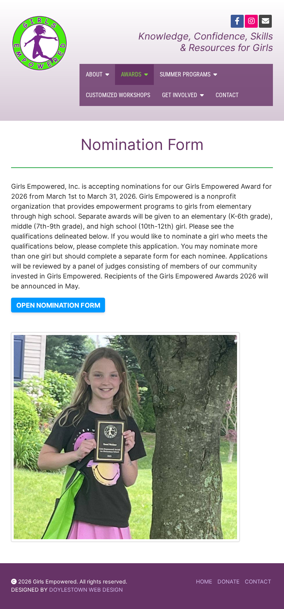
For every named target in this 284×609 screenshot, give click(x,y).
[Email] (265, 21)
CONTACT (258, 581)
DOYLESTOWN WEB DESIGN (86, 589)
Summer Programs (185, 74)
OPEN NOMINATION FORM (58, 305)
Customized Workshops (118, 95)
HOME (204, 581)
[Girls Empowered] (39, 43)
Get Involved (179, 95)
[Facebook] (237, 21)
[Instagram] (251, 21)
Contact (227, 95)
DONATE (228, 581)
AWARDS (131, 74)
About (94, 74)
